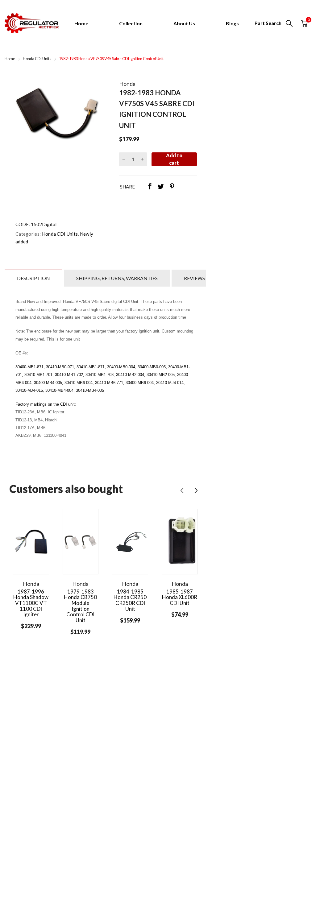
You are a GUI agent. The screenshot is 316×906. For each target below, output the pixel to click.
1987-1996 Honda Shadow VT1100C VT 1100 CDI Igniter (30, 603)
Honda (127, 83)
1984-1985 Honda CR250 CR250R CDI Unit (130, 600)
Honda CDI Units (59, 234)
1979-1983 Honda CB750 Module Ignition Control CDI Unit (80, 605)
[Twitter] (161, 187)
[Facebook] (150, 187)
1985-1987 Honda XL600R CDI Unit (179, 597)
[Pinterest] (172, 187)
